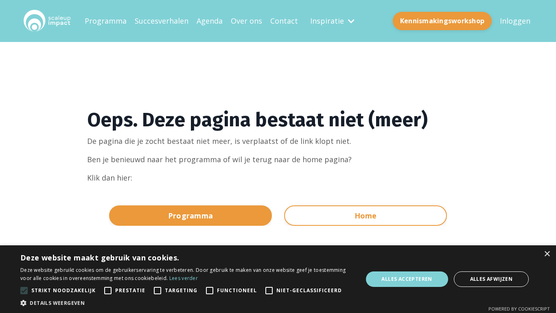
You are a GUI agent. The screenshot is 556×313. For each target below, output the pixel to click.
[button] (186, 303)
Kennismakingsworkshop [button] (442, 20)
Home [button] (366, 215)
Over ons (246, 21)
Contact (284, 21)
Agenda (210, 21)
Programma (106, 21)
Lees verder (183, 278)
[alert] (278, 279)
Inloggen (515, 21)
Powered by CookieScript (519, 309)
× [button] (547, 254)
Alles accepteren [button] (406, 279)
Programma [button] (190, 215)
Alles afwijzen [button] (491, 279)
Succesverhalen (161, 21)
